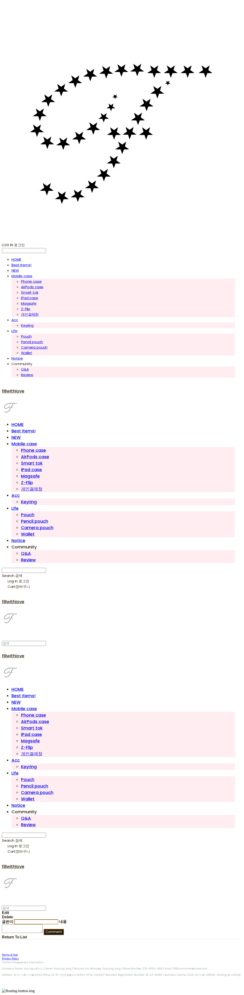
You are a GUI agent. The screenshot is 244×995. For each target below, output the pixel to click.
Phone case (31, 281)
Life (14, 330)
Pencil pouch (32, 341)
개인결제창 (30, 314)
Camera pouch (34, 347)
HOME (16, 259)
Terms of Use (10, 955)
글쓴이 (7, 922)
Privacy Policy (10, 958)
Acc (14, 319)
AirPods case (32, 286)
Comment (54, 932)
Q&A (25, 369)
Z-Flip (25, 308)
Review (27, 374)
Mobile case (21, 275)
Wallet (26, 352)
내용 (63, 922)
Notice (17, 358)
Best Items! (21, 264)
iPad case (29, 297)
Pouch (26, 336)
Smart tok (29, 292)
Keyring (27, 325)
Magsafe (28, 303)
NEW (15, 270)
